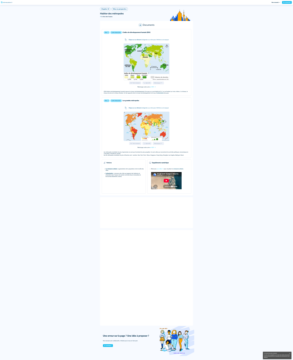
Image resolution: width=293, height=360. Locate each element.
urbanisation (160, 93)
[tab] (146, 61)
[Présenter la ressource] (187, 32)
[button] (146, 25)
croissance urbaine (178, 168)
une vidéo (159, 168)
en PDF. (152, 87)
